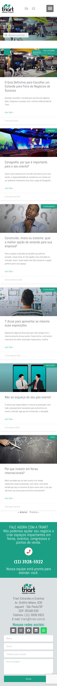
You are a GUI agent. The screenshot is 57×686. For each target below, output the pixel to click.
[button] (50, 8)
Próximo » (34, 512)
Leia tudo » (9, 112)
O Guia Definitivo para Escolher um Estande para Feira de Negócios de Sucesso (27, 86)
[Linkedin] (36, 630)
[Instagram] (21, 630)
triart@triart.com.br (33, 619)
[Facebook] (28, 630)
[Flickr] (13, 630)
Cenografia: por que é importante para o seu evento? (26, 164)
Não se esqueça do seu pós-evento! (28, 397)
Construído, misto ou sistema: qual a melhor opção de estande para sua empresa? (28, 242)
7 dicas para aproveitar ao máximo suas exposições (27, 323)
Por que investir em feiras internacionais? (21, 471)
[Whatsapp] (44, 630)
